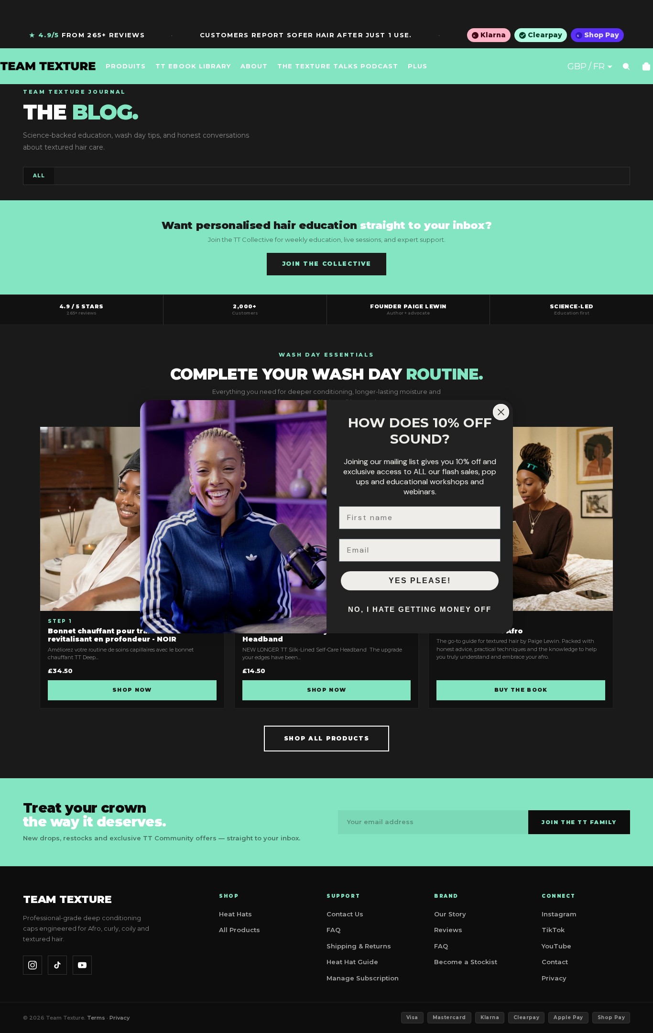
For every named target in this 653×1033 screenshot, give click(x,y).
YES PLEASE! (420, 580)
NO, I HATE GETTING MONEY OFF (419, 609)
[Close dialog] (501, 412)
